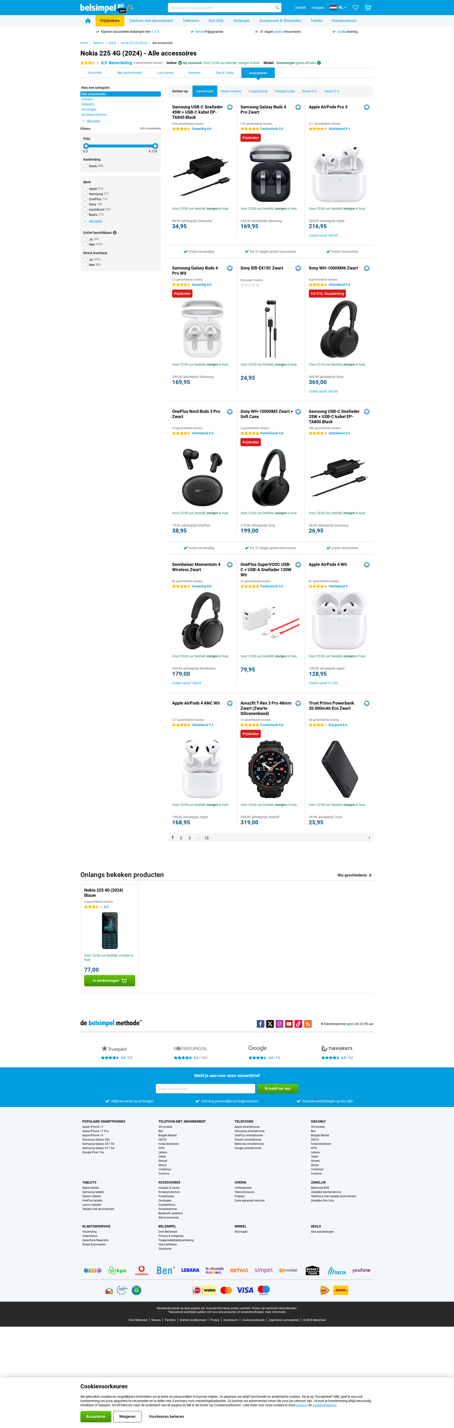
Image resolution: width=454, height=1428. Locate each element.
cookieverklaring (324, 1405)
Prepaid (239, 1196)
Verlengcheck (243, 1187)
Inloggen (318, 7)
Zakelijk (318, 1182)
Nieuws (156, 1320)
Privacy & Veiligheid (170, 1236)
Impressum (230, 1320)
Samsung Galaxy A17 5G (98, 1148)
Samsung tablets (93, 1192)
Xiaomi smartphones (248, 1139)
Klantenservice (344, 20)
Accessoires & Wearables (280, 20)
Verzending (89, 1231)
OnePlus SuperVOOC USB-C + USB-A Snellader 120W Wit (265, 569)
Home (84, 43)
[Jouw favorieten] (355, 7)
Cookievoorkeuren (253, 1320)
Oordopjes (164, 1200)
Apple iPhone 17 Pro (95, 1131)
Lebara (162, 1152)
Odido (162, 1156)
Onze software (167, 1244)
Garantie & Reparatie (95, 1240)
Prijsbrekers (110, 20)
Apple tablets (90, 1187)
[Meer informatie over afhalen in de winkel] (319, 63)
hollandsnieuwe (168, 1144)
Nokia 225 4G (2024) (134, 43)
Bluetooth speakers (170, 1213)
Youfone (163, 1173)
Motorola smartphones (249, 1144)
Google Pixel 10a (93, 1152)
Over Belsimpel (167, 1231)
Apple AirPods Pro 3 (328, 106)
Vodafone (164, 1169)
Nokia (112, 43)
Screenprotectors (169, 1192)
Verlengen (241, 20)
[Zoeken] (277, 7)
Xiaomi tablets (91, 1196)
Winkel (241, 1226)
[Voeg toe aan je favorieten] (230, 107)
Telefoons (191, 20)
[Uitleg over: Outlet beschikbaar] (115, 233)
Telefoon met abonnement (151, 20)
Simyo (162, 1165)
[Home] (88, 20)
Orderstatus (89, 1236)
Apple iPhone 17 (92, 1127)
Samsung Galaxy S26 (96, 1139)
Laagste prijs (258, 91)
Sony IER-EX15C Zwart (261, 267)
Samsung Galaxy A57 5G (98, 1144)
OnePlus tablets (92, 1200)
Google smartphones (248, 1148)
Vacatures (164, 1248)
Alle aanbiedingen (322, 1231)
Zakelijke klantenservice (326, 1192)
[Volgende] (369, 837)
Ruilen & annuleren (94, 1244)
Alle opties (93, 121)
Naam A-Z (309, 91)
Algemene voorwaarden (284, 1320)
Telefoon (98, 43)
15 (207, 837)
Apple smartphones (247, 1127)
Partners (170, 1320)
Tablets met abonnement (98, 1209)
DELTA (162, 1139)
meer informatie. (275, 1312)
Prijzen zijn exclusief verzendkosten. (274, 1308)
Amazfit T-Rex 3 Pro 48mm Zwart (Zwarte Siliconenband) (266, 708)
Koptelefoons (166, 1204)
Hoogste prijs (285, 91)
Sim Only (216, 20)
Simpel (162, 1161)
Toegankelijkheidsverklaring (176, 1240)
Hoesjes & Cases (168, 1187)
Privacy (214, 1320)
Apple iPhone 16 (92, 1135)
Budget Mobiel (167, 1135)
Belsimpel (167, 1226)
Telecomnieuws (244, 1192)
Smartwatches (167, 1209)
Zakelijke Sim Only (322, 1200)
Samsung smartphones (250, 1131)
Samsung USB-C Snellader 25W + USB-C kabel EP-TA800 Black (334, 416)
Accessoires (169, 1182)
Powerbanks (166, 1196)
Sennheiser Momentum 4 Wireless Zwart (196, 567)
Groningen (241, 1231)
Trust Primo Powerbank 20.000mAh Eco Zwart (331, 706)
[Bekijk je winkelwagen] (368, 7)
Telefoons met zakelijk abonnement (333, 1196)
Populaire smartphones (103, 1121)
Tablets (316, 20)
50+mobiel (165, 1127)
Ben (160, 1131)
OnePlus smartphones (249, 1135)
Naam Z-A (331, 91)
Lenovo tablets (91, 1204)
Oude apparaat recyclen (250, 1200)
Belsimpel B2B (320, 1187)
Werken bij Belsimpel (193, 1320)
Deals (316, 1226)
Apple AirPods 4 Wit (328, 564)
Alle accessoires (162, 43)
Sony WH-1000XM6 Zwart (333, 267)
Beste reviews (231, 91)
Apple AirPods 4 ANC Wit (196, 703)
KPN (161, 1148)
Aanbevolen (205, 91)
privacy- (302, 1405)
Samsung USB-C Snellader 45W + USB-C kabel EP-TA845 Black (197, 112)
